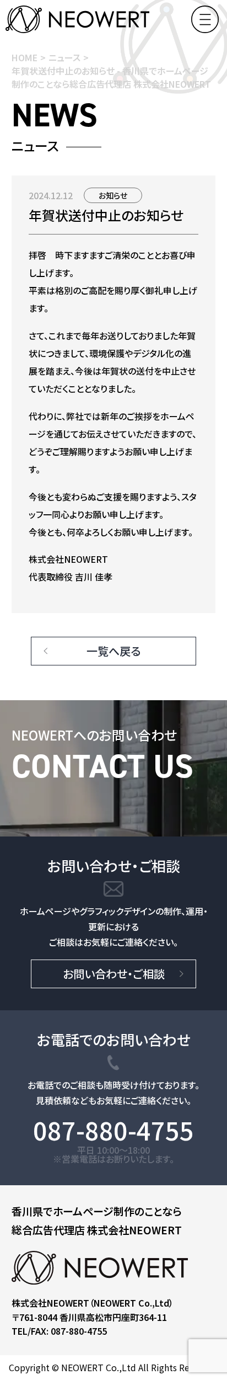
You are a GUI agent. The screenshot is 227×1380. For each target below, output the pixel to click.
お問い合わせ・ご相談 (114, 974)
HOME (24, 57)
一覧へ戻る (113, 651)
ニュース (64, 57)
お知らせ (113, 195)
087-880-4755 (113, 1130)
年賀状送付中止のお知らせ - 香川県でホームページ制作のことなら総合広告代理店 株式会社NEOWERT (111, 77)
